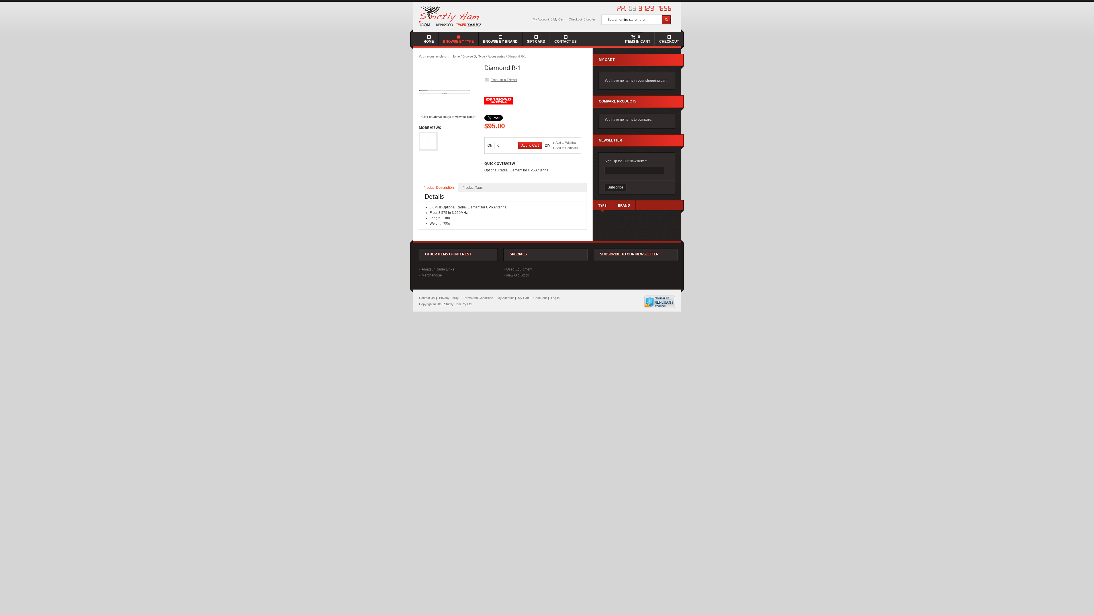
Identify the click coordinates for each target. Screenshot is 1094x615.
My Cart (558, 19)
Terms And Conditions (478, 298)
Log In (590, 19)
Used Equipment (519, 269)
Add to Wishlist (566, 142)
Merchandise (432, 275)
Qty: (490, 145)
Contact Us (565, 42)
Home (456, 56)
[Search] (666, 19)
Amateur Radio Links (438, 269)
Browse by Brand (500, 42)
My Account (541, 19)
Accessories (496, 56)
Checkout (575, 19)
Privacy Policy (449, 298)
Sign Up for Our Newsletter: (626, 161)
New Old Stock (517, 275)
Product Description (438, 188)
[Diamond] (498, 114)
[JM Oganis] (450, 15)
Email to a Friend (504, 80)
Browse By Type (473, 56)
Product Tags (472, 188)
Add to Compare (567, 147)
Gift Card (536, 42)
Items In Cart (637, 39)
